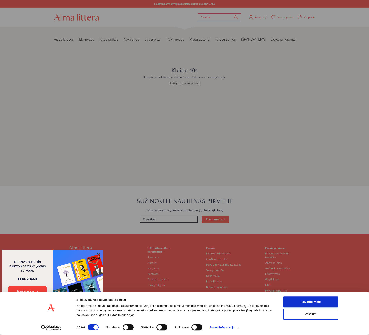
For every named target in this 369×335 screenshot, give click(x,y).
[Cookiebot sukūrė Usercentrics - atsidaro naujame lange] (51, 327)
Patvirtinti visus (310, 301)
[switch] (128, 327)
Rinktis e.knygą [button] (27, 291)
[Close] (98, 254)
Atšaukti (310, 314)
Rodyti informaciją (222, 327)
